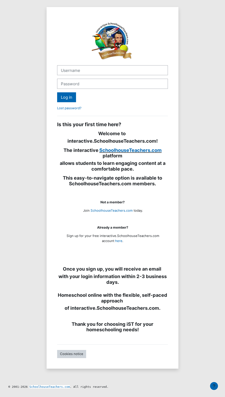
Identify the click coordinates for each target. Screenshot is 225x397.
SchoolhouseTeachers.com (130, 150)
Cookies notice (71, 354)
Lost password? (69, 108)
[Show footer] (214, 386)
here (118, 241)
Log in (66, 97)
